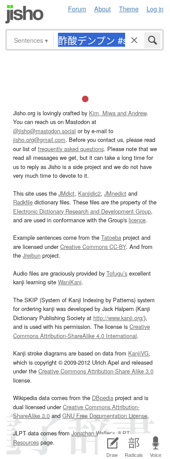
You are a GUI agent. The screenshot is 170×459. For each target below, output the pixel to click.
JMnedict (115, 193)
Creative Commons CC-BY (93, 246)
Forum (77, 8)
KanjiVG (138, 353)
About (102, 8)
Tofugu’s (116, 273)
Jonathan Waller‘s (93, 433)
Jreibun (32, 255)
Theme (129, 8)
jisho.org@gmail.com (39, 139)
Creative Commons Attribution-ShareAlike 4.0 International (81, 330)
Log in (154, 8)
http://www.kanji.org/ (118, 318)
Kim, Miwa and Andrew (117, 113)
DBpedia (102, 397)
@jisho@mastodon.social (44, 131)
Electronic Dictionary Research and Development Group (82, 211)
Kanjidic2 (89, 193)
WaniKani (70, 282)
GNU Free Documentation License (104, 415)
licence (137, 220)
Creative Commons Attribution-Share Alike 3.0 (95, 371)
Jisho (24, 14)
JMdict (66, 193)
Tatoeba (111, 237)
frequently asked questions (71, 149)
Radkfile (23, 202)
